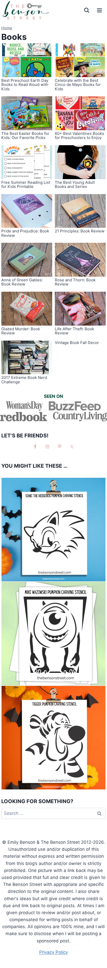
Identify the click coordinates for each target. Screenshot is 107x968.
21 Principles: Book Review (79, 231)
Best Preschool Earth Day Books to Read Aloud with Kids (24, 84)
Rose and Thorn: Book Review (75, 282)
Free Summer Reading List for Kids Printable (25, 184)
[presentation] (26, 60)
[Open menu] (99, 10)
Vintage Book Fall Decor (77, 342)
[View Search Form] (87, 10)
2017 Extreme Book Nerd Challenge (24, 379)
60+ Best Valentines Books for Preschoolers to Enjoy (79, 135)
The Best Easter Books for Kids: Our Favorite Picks (25, 135)
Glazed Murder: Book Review (20, 331)
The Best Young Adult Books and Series (75, 184)
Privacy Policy (53, 952)
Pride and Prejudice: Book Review (25, 233)
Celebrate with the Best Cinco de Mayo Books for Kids (78, 84)
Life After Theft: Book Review (74, 331)
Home (6, 28)
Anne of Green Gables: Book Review (22, 282)
